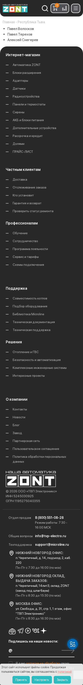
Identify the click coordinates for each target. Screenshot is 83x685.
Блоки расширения (27, 73)
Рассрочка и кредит (28, 136)
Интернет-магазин (23, 55)
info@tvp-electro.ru (50, 536)
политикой (65, 671)
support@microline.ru (52, 544)
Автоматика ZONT (27, 65)
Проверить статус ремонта (33, 211)
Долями (18, 144)
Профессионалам (22, 223)
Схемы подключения (28, 264)
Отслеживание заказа (29, 187)
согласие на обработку (43, 663)
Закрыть (62, 680)
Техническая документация (34, 322)
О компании (16, 399)
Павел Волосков (20, 28)
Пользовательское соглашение (36, 449)
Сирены (18, 112)
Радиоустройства (26, 96)
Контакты (20, 409)
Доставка (20, 179)
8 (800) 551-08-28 (49, 517)
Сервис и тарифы (26, 257)
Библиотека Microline (28, 314)
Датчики (19, 88)
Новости (19, 417)
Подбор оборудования (30, 306)
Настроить (42, 680)
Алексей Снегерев (22, 40)
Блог (16, 425)
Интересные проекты (29, 375)
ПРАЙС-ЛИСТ (23, 151)
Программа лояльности (30, 249)
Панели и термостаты (29, 104)
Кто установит (23, 195)
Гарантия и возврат (27, 203)
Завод (17, 433)
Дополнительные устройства (34, 128)
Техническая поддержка (31, 330)
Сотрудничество (25, 241)
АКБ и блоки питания (28, 120)
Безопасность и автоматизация (37, 360)
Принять (21, 680)
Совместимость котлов (30, 298)
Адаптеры (20, 80)
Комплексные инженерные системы (40, 368)
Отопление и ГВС (26, 352)
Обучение (20, 233)
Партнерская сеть (26, 441)
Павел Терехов (19, 34)
